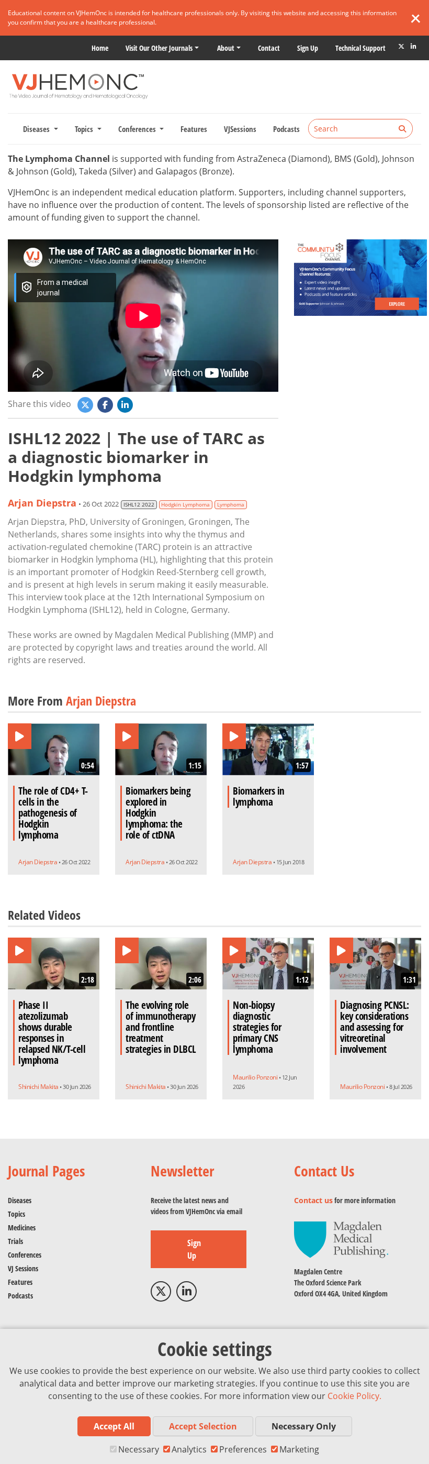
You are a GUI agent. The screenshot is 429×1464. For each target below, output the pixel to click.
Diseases (19, 1200)
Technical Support (360, 48)
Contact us (313, 1200)
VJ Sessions (23, 1268)
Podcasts (286, 129)
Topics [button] (85, 129)
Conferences (24, 1255)
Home (100, 48)
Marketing (299, 1449)
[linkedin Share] (126, 404)
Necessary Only (304, 1426)
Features (193, 129)
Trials (15, 1241)
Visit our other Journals (159, 48)
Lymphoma (230, 504)
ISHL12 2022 (138, 504)
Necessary (138, 1449)
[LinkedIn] (413, 46)
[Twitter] (401, 46)
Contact (269, 48)
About (225, 48)
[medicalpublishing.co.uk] (341, 1239)
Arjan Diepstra (42, 503)
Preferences (243, 1449)
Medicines (22, 1227)
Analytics (189, 1449)
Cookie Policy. (354, 1396)
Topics (16, 1214)
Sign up (307, 48)
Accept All (114, 1426)
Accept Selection (203, 1426)
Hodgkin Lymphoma (185, 504)
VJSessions (240, 129)
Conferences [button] (138, 129)
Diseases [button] (37, 129)
